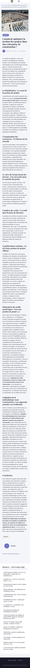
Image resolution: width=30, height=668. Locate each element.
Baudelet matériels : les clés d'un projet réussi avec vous (14, 643)
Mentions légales (12, 660)
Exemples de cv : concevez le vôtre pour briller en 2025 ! (14, 579)
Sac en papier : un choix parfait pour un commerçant (14, 638)
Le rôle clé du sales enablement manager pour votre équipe (14, 648)
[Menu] (18, 1)
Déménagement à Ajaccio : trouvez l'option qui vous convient (14, 585)
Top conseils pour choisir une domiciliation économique (11, 610)
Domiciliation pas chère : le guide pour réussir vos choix (13, 600)
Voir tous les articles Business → (11, 553)
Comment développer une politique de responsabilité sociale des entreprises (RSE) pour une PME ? (13, 616)
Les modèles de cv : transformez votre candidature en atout (13, 605)
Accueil (3, 5)
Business (8, 5)
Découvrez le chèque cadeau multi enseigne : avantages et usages (12, 622)
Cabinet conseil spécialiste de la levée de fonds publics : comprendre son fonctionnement (14, 574)
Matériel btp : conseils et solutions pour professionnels (14, 633)
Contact (20, 660)
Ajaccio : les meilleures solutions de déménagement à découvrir (13, 627)
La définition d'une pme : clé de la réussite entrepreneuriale (14, 595)
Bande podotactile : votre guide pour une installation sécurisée (14, 590)
